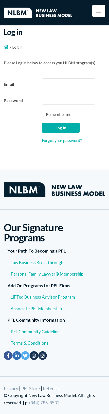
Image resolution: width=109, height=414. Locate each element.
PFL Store (30, 388)
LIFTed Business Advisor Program (43, 297)
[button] (98, 11)
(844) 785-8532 (44, 402)
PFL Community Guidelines (36, 331)
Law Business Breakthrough (37, 262)
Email (9, 84)
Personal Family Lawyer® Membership (47, 274)
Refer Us (51, 388)
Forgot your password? (62, 140)
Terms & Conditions (29, 343)
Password (13, 100)
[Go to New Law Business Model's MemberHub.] (6, 47)
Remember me (58, 114)
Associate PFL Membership (36, 308)
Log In (61, 127)
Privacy (11, 388)
